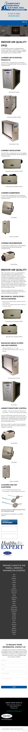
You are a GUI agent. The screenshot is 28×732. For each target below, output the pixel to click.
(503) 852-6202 (14, 16)
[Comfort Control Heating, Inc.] (14, 6)
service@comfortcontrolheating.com (14, 711)
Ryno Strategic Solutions (20, 729)
